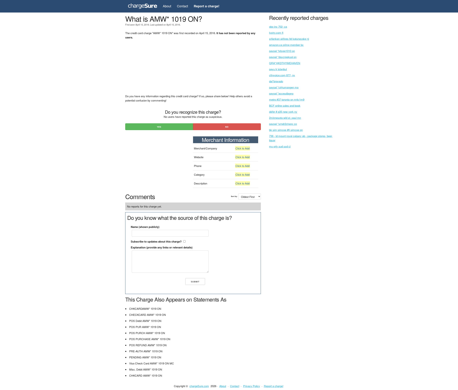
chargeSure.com (199, 386)
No (227, 126)
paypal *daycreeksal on (282, 57)
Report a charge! (273, 386)
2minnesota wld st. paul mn (285, 118)
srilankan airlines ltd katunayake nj (289, 39)
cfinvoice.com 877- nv (282, 75)
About (167, 6)
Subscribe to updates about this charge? (156, 241)
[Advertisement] (193, 69)
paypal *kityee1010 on (282, 51)
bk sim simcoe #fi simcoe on (286, 130)
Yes (159, 126)
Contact (182, 6)
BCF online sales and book (284, 105)
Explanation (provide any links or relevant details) (162, 247)
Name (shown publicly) (145, 227)
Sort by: (234, 196)
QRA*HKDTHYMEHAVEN (284, 63)
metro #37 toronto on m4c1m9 (286, 99)
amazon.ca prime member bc (286, 45)
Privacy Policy (251, 386)
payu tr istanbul (278, 69)
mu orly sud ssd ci (280, 146)
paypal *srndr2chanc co (283, 124)
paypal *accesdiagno (281, 93)
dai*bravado (276, 81)
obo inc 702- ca (278, 26)
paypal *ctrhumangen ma (283, 87)
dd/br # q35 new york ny (283, 111)
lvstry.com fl (276, 32)
